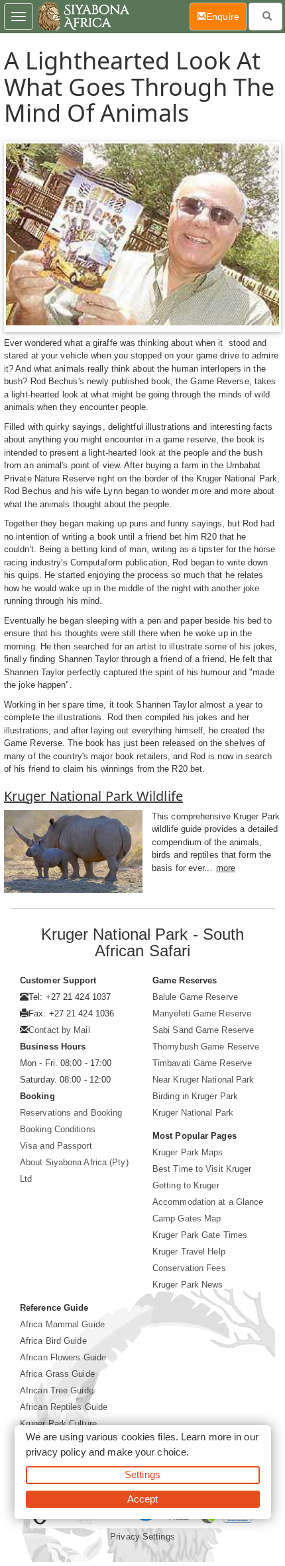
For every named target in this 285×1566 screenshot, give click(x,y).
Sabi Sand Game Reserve (203, 1030)
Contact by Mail (59, 1030)
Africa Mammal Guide (62, 1324)
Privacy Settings (142, 1537)
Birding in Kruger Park (195, 1096)
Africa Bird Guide (53, 1341)
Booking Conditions (57, 1129)
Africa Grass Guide (57, 1374)
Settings (142, 1474)
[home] (82, 16)
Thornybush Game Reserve (205, 1046)
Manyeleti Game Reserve (201, 1013)
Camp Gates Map (186, 1218)
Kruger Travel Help (188, 1252)
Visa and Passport (56, 1146)
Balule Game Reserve (195, 997)
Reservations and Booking (71, 1113)
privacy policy (56, 1452)
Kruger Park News (187, 1285)
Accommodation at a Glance (208, 1202)
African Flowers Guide (63, 1357)
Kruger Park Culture (58, 1423)
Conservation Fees (189, 1268)
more (225, 868)
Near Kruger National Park (203, 1080)
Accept (142, 1498)
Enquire (226, 16)
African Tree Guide (56, 1390)
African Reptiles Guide (63, 1407)
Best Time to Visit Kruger (202, 1169)
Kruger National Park (192, 1113)
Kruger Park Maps (187, 1152)
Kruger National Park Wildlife (93, 796)
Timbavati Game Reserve (202, 1063)
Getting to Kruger (185, 1185)
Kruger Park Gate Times (199, 1235)
